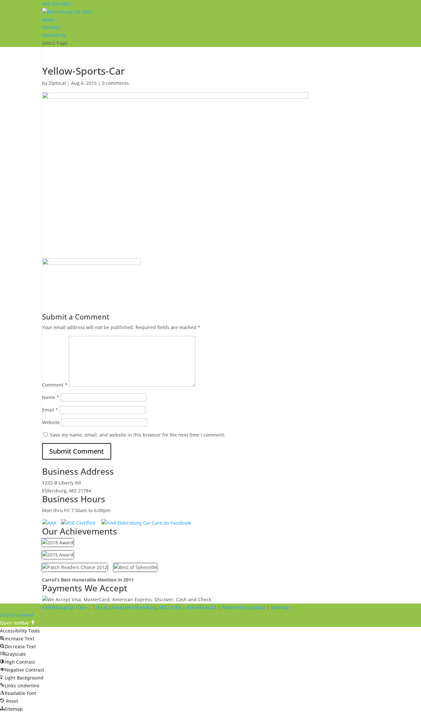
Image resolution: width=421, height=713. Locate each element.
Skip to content (16, 615)
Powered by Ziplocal (243, 607)
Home (48, 19)
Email (50, 410)
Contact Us (54, 35)
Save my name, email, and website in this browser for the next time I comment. (137, 435)
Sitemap (280, 607)
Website (51, 422)
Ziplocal (57, 83)
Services (51, 27)
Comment (54, 385)
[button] (17, 623)
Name (50, 397)
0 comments (115, 83)
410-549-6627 (57, 4)
